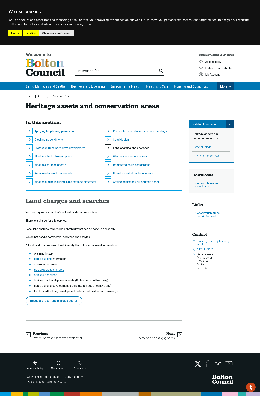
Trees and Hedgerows (206, 156)
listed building (43, 259)
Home (29, 96)
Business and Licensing (88, 86)
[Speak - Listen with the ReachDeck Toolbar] (251, 387)
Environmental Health (125, 86)
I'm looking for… (89, 71)
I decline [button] (31, 32)
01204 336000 (206, 249)
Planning (43, 96)
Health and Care (157, 86)
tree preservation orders (49, 269)
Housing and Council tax (191, 86)
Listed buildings (201, 147)
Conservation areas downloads (207, 184)
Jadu (63, 381)
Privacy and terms (73, 376)
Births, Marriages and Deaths (46, 86)
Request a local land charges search (54, 300)
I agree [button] (15, 32)
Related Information (205, 124)
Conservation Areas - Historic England (208, 214)
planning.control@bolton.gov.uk (213, 242)
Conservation (60, 96)
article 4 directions (45, 275)
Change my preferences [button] (56, 32)
